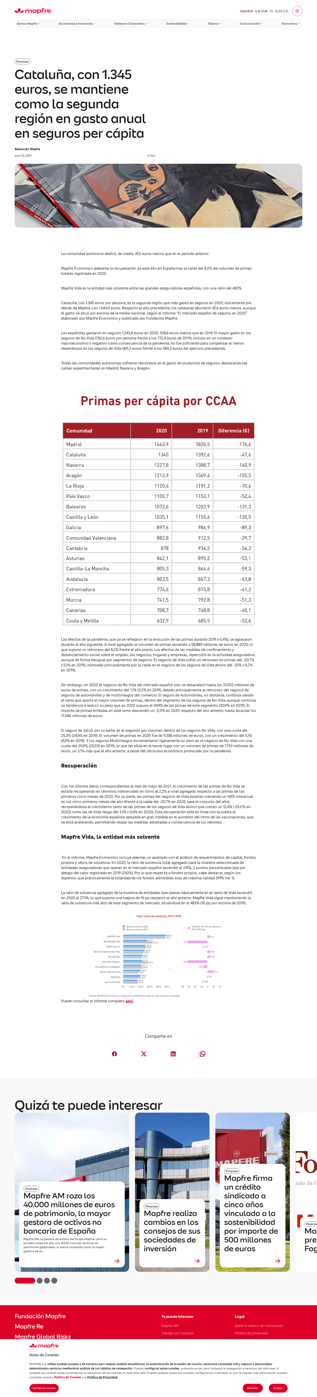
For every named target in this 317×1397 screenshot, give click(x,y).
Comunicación (250, 23)
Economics (289, 23)
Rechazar (252, 1388)
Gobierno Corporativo (129, 23)
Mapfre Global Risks (43, 1336)
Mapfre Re (29, 1326)
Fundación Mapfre (40, 1316)
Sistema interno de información (259, 1326)
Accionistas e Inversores (76, 23)
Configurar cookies (44, 1388)
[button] (297, 11)
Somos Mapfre (27, 23)
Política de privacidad (251, 1333)
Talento (213, 23)
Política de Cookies (67, 1377)
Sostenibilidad (176, 23)
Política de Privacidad (102, 1377)
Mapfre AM (169, 1326)
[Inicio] (33, 11)
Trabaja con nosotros (177, 1333)
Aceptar (278, 1388)
